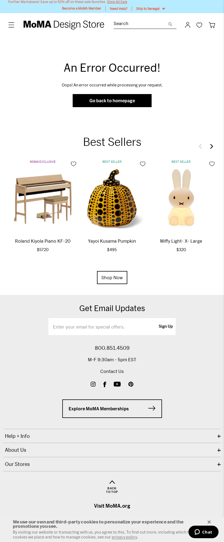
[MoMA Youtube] (117, 384)
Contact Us (112, 371)
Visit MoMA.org (112, 506)
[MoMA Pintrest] (131, 384)
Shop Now (112, 277)
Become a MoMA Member (81, 8)
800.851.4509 (112, 348)
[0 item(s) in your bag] (212, 25)
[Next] (210, 146)
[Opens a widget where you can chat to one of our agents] (203, 532)
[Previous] (201, 146)
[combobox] (141, 24)
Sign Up (166, 327)
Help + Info (17, 436)
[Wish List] (199, 25)
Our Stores (17, 464)
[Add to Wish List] (73, 163)
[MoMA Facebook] (105, 384)
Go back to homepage (112, 100)
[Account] (188, 25)
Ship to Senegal (148, 8)
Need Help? (119, 8)
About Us (15, 450)
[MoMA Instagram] (93, 384)
